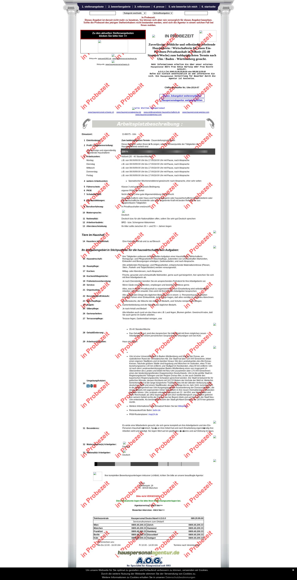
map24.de (153, 414)
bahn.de (157, 410)
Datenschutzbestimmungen (180, 577)
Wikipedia (182, 406)
